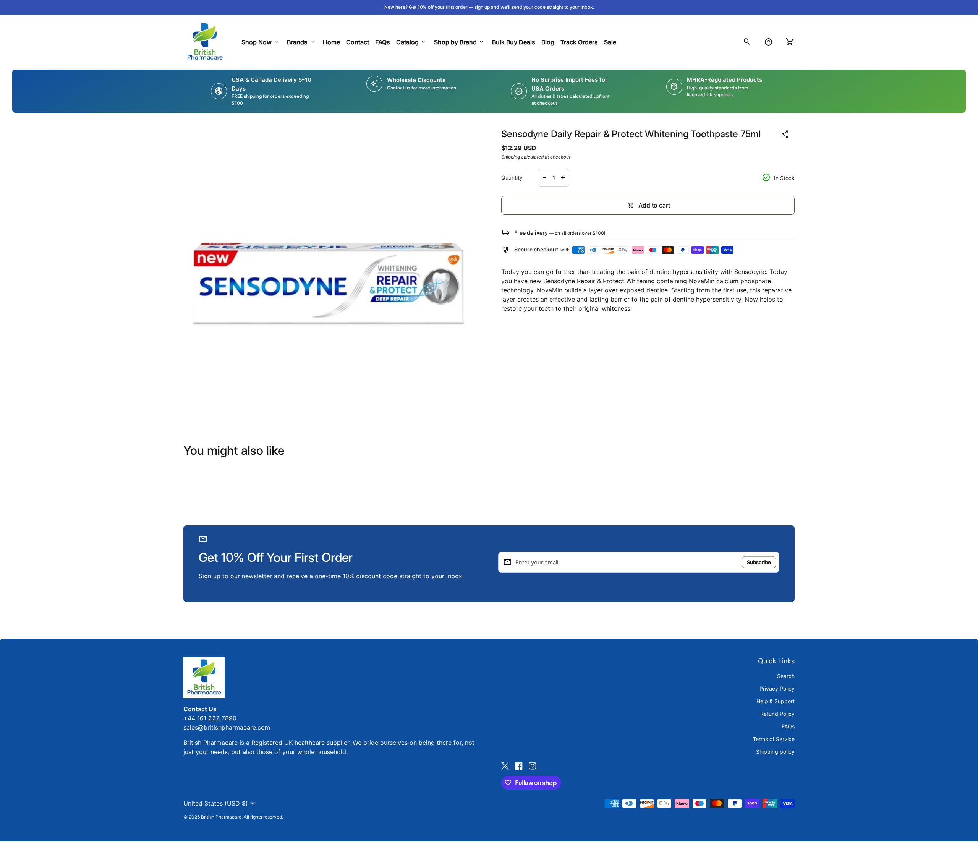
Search (786, 676)
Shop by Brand (459, 42)
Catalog (411, 42)
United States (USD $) (220, 803)
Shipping (510, 157)
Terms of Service (774, 739)
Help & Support (775, 701)
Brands (301, 42)
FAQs (382, 42)
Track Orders (580, 42)
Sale (610, 42)
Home (331, 42)
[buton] (220, 803)
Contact (357, 42)
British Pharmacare (221, 817)
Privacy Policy (777, 688)
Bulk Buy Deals (513, 42)
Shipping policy (775, 751)
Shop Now (260, 42)
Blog (547, 42)
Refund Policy (777, 713)
